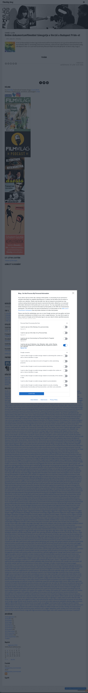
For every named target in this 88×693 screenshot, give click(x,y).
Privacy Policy (53, 399)
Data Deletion (34, 399)
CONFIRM (31, 393)
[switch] (65, 327)
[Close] (73, 293)
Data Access (44, 399)
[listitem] (44, 323)
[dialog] (44, 346)
